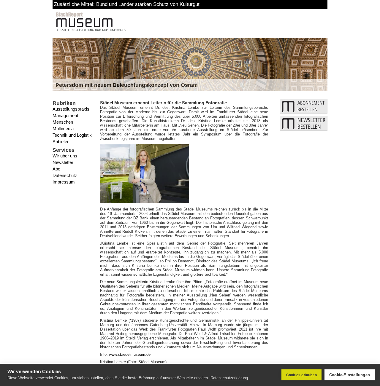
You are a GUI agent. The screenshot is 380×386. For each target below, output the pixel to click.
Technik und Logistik (72, 135)
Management (65, 115)
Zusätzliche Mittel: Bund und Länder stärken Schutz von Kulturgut (127, 4)
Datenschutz (65, 175)
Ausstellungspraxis (71, 108)
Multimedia (63, 128)
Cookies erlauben (301, 375)
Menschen (63, 122)
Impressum (64, 181)
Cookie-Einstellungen (349, 375)
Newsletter (63, 162)
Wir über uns (65, 155)
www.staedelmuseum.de (130, 354)
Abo (56, 168)
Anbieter (61, 141)
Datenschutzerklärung (229, 378)
